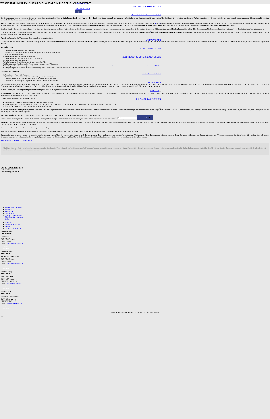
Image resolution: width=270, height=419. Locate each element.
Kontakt (7, 226)
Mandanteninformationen (13, 215)
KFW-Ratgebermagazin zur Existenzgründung (16, 140)
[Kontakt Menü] (160, 91)
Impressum (8, 222)
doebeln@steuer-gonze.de (14, 303)
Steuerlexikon (9, 213)
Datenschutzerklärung (12, 224)
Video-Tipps (9, 211)
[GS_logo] (92, 56)
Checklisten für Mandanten (14, 217)
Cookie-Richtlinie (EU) (13, 228)
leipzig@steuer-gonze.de (14, 283)
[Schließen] (2, 316)
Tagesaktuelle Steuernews (13, 207)
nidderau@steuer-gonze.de (15, 243)
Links (7, 219)
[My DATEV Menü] (160, 32)
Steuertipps (8, 209)
